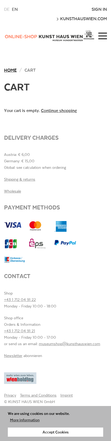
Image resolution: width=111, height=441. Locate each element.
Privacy (10, 395)
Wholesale (12, 191)
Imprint (66, 395)
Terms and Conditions (38, 395)
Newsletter (13, 356)
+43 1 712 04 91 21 (19, 331)
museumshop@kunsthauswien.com (69, 344)
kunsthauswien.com (83, 18)
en (15, 9)
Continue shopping (59, 110)
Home (10, 69)
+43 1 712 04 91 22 (20, 300)
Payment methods (32, 207)
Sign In (99, 9)
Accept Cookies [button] (56, 432)
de (7, 9)
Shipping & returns (19, 179)
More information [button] (25, 420)
